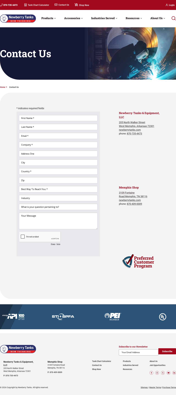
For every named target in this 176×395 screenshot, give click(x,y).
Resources (127, 369)
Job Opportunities (157, 365)
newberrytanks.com (130, 129)
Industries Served (130, 365)
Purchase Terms (169, 387)
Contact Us (63, 5)
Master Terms (155, 387)
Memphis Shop (55, 362)
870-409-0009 (134, 203)
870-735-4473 (134, 133)
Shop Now (84, 5)
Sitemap (144, 387)
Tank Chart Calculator (38, 5)
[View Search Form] (173, 18)
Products (127, 361)
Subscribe (167, 351)
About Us (153, 361)
